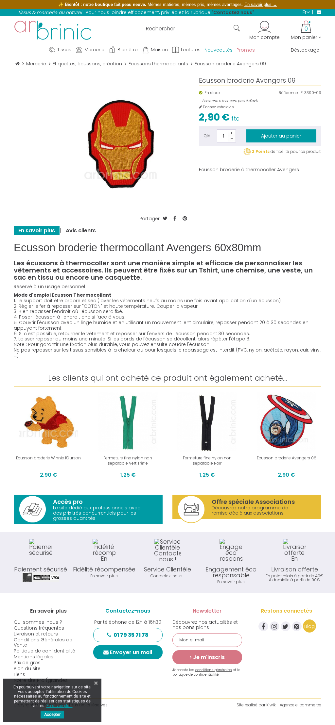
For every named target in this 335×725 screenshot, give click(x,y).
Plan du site (27, 668)
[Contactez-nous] (316, 12)
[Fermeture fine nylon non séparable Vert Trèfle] (128, 422)
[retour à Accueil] (17, 63)
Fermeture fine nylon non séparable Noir (207, 460)
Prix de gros (27, 662)
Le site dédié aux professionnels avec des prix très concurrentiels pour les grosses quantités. (96, 509)
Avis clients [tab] (81, 230)
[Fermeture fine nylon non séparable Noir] (207, 422)
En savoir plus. (59, 705)
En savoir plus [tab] (36, 230)
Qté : (208, 136)
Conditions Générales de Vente (43, 642)
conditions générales (213, 669)
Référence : (289, 93)
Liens (19, 674)
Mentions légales (33, 656)
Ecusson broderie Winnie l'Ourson (48, 458)
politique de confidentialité (195, 674)
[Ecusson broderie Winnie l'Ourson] (49, 422)
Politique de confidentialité (44, 650)
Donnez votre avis (218, 107)
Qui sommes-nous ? (38, 622)
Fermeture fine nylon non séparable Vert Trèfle (127, 460)
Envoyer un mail (131, 652)
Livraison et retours (36, 633)
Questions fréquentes (39, 628)
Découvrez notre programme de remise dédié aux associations (253, 507)
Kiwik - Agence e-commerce (293, 705)
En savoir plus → (260, 4)
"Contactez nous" (232, 12)
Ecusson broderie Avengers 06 (286, 458)
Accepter (52, 714)
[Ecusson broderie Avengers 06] (287, 422)
